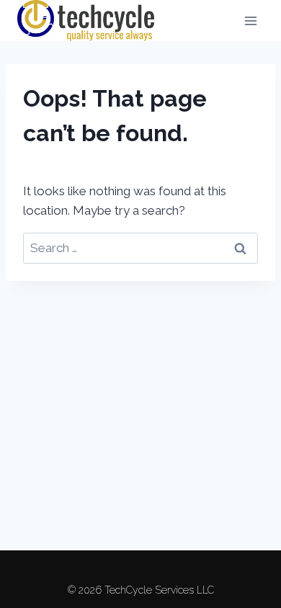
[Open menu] (250, 20)
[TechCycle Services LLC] (85, 20)
